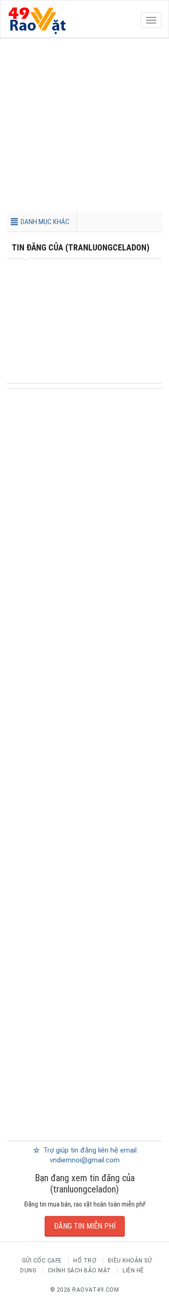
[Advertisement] (84, 126)
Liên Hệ (133, 1270)
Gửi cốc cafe (42, 1260)
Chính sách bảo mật (79, 1270)
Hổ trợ (84, 1260)
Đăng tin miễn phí (84, 1226)
